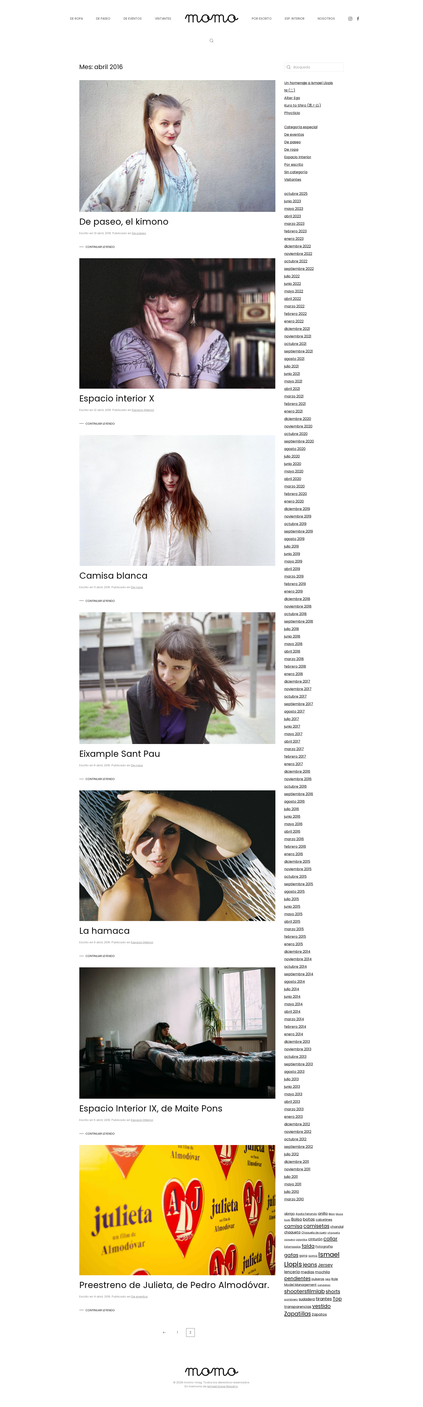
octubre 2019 (295, 523)
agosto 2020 (295, 448)
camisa (293, 1226)
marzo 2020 (294, 486)
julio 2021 (291, 366)
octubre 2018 (295, 613)
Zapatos (319, 1314)
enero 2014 (293, 1034)
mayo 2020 (293, 471)
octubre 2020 (296, 433)
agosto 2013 (294, 1071)
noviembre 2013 (297, 1049)
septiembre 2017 (298, 703)
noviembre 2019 (297, 516)
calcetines (324, 1219)
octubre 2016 (295, 786)
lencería (292, 1272)
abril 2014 (292, 1011)
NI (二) (289, 90)
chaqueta (292, 1232)
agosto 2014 (294, 981)
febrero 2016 (295, 846)
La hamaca (104, 931)
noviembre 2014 (298, 959)
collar (330, 1238)
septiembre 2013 (298, 1064)
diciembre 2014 (297, 951)
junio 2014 (292, 996)
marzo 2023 (294, 223)
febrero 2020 (295, 493)
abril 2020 (292, 478)
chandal (336, 1226)
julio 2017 (291, 718)
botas (309, 1219)
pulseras (318, 1279)
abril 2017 (292, 741)
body (287, 1220)
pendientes (297, 1278)
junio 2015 (292, 906)
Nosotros (326, 18)
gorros (312, 1256)
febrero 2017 (295, 756)
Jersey (325, 1265)
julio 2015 (291, 899)
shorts (333, 1291)
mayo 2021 (293, 381)
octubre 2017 (295, 696)
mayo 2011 (292, 1184)
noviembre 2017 (298, 688)
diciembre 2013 (297, 1041)
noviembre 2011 (297, 1169)
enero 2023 (294, 238)
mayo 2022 (293, 291)
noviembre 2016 (298, 779)
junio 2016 (292, 816)
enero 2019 (293, 591)
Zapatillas (297, 1314)
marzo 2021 (294, 396)
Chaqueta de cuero (314, 1232)
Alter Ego (292, 97)
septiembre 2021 (298, 351)
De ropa (137, 587)
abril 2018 (292, 651)
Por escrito (293, 164)
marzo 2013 (294, 1109)
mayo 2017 (293, 733)
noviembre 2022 (298, 253)
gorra (303, 1256)
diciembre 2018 (297, 598)
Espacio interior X (116, 398)
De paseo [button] (103, 18)
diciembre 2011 (296, 1161)
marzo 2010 (294, 1199)
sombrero (291, 1299)
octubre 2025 (296, 193)
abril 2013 (292, 1101)
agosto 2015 (294, 891)
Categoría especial (300, 127)
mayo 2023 (293, 208)
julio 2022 (292, 276)
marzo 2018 (294, 658)
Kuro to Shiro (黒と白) (302, 105)
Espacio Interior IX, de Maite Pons (151, 1108)
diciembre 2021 (297, 328)
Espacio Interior (143, 410)
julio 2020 (292, 456)
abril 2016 (292, 831)
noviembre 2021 (297, 336)
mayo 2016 (293, 824)
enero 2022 (294, 321)
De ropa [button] (76, 18)
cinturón (315, 1239)
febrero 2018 (295, 666)
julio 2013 (291, 1079)
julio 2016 (291, 809)
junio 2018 (292, 636)
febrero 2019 (295, 583)
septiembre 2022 (299, 268)
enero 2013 (293, 1116)
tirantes (324, 1299)
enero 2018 (293, 673)
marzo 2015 (294, 929)
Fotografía (324, 1246)
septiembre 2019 (298, 531)
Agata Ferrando (306, 1214)
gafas (291, 1255)
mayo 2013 (293, 1094)
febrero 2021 (295, 403)
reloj (327, 1279)
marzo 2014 (294, 1019)
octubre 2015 (295, 876)
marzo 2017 (294, 749)
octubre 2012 (295, 1139)
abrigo (289, 1213)
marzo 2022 (294, 306)
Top (337, 1298)
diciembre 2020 (297, 418)
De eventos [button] (133, 18)
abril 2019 (292, 568)
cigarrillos (301, 1239)
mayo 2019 (293, 561)
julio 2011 (291, 1176)
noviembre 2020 (298, 426)
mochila (322, 1272)
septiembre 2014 (298, 974)
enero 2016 (293, 854)
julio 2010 (291, 1191)
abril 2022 (292, 298)
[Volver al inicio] (211, 19)
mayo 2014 (293, 1004)
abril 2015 (292, 921)
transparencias (297, 1306)
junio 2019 (292, 553)
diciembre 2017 (297, 681)
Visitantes (292, 179)
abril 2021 (292, 388)
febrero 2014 (295, 1026)
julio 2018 (291, 628)
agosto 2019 (294, 538)
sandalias (323, 1285)
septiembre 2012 (298, 1146)
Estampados (292, 1247)
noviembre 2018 (298, 606)
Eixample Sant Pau (119, 754)
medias (307, 1272)
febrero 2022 (295, 313)
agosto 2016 (294, 801)
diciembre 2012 (297, 1124)
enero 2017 (293, 764)
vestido (321, 1306)
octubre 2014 (295, 966)
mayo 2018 (293, 643)
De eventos (139, 1296)
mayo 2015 (293, 914)
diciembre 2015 (297, 861)
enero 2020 (294, 501)
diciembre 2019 (297, 508)
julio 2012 (291, 1154)
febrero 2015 (295, 936)
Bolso (296, 1219)
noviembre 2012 (297, 1131)
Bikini (332, 1214)
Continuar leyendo (100, 247)
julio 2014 (291, 989)
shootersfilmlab (304, 1291)
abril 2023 (292, 216)
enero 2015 (293, 944)
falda (308, 1246)
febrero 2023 (295, 231)
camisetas (316, 1226)
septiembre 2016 (298, 794)
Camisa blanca (113, 575)
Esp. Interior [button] (294, 18)
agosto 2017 (294, 711)
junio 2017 (292, 726)
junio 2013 (292, 1086)
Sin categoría (295, 172)
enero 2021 (293, 411)
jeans (310, 1264)
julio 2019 (291, 546)
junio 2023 (292, 201)
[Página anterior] (164, 1332)
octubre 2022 (295, 261)
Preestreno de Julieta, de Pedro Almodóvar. (174, 1285)
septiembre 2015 (298, 884)
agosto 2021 (294, 358)
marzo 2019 (294, 576)
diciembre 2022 (297, 246)
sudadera (307, 1299)
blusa (339, 1214)
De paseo (139, 233)
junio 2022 (292, 283)
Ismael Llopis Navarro (222, 1386)
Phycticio (292, 112)
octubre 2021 (295, 343)
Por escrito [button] (262, 18)
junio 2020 (292, 463)
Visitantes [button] (163, 18)
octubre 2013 (295, 1056)
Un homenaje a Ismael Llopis (308, 82)
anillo (323, 1213)
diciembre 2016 (297, 771)
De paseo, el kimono (124, 221)
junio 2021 (292, 373)
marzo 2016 (294, 839)
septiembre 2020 (299, 441)
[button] (211, 40)
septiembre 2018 (298, 621)
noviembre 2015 (298, 869)
